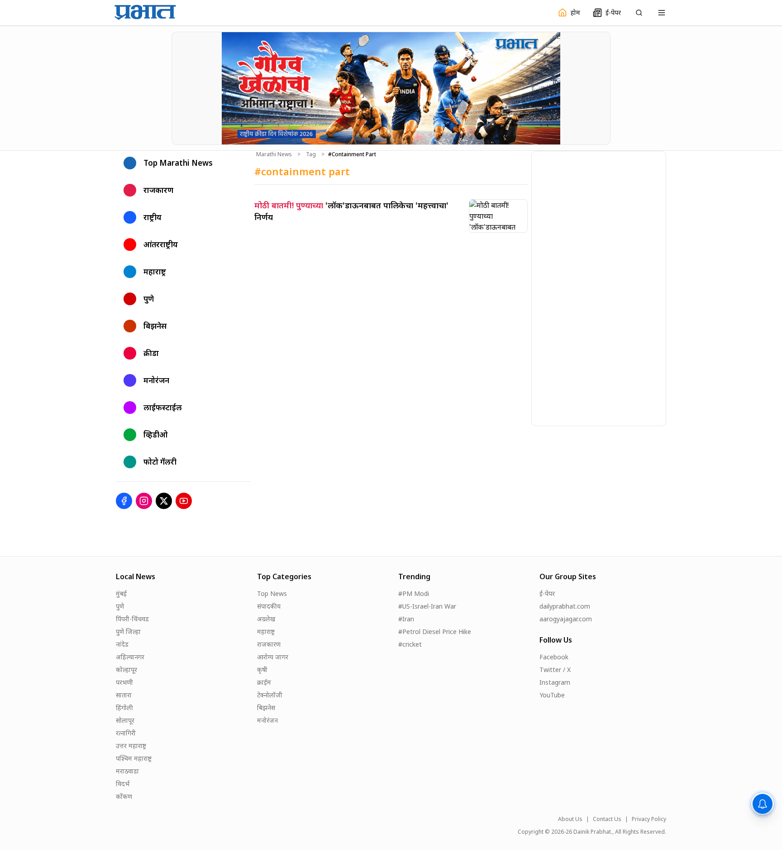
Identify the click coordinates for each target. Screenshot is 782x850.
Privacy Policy (649, 819)
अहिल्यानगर (130, 657)
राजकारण (269, 644)
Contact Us (607, 819)
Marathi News (274, 154)
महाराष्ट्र (266, 631)
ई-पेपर (547, 593)
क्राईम (264, 682)
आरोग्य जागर (272, 657)
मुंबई (121, 593)
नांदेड (122, 644)
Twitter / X (555, 669)
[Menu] (661, 13)
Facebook (553, 657)
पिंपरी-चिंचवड (132, 619)
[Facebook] (124, 501)
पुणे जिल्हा (128, 631)
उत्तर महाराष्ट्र (131, 745)
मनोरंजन (267, 720)
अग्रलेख (266, 619)
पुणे (120, 606)
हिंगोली (124, 707)
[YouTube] (184, 501)
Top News (272, 593)
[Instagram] (144, 501)
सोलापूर (125, 720)
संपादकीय (269, 606)
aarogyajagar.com (565, 619)
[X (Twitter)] (164, 501)
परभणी (124, 682)
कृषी (262, 669)
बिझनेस (266, 707)
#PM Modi (413, 593)
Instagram (554, 682)
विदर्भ (122, 783)
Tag (311, 154)
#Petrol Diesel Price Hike (434, 631)
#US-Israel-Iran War (427, 606)
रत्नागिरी (126, 733)
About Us (570, 819)
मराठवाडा (127, 771)
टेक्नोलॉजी (269, 695)
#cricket (410, 644)
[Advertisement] (600, 287)
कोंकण (124, 796)
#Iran (406, 619)
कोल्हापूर (126, 669)
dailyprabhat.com (564, 606)
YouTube (552, 695)
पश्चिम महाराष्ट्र (134, 758)
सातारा (124, 695)
